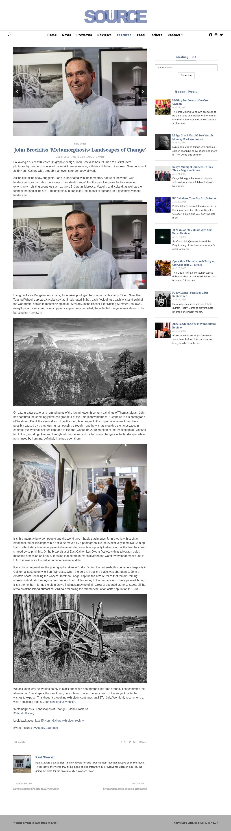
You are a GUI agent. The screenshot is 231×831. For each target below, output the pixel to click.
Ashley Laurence (47, 727)
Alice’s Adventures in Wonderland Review (194, 325)
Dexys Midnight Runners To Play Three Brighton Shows (192, 168)
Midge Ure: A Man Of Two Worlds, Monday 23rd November (193, 137)
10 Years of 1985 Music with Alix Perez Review (192, 231)
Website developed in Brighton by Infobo (35, 822)
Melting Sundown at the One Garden (190, 102)
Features (80, 143)
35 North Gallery (23, 713)
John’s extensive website (59, 701)
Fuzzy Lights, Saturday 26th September (190, 294)
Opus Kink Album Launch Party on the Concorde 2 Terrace (193, 263)
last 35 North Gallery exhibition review (59, 720)
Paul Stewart (95, 157)
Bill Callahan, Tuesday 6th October (194, 198)
